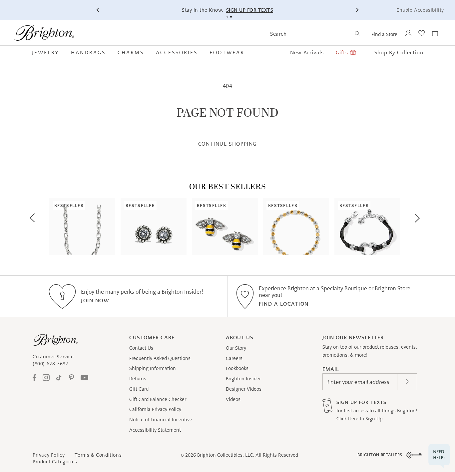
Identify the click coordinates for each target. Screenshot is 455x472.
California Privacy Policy (155, 409)
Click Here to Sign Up (359, 419)
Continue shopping (227, 144)
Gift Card (139, 389)
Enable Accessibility (420, 10)
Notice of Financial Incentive (160, 420)
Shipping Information (152, 368)
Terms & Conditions (98, 455)
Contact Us (141, 348)
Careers (234, 358)
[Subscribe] (407, 381)
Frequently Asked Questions (160, 358)
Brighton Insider (243, 379)
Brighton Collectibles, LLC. (225, 455)
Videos (233, 399)
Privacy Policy (49, 455)
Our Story (236, 348)
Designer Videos (243, 389)
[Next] (357, 10)
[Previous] (98, 10)
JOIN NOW (95, 300)
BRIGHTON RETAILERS (379, 454)
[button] (48, 52)
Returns (137, 379)
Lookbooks (237, 368)
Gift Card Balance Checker (157, 399)
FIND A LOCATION (284, 304)
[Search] (356, 34)
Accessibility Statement (155, 430)
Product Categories (55, 462)
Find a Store (384, 34)
